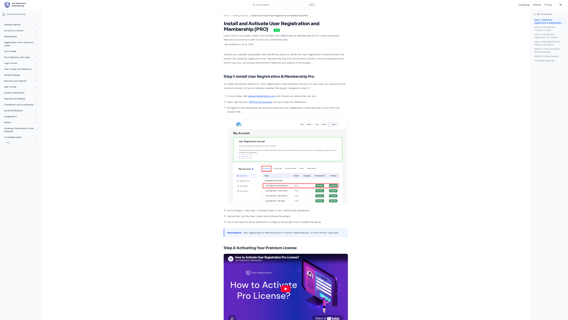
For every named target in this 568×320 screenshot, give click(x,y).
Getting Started (240, 16)
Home (226, 16)
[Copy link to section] (317, 76)
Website (537, 5)
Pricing (548, 5)
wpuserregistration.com (261, 96)
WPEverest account (260, 102)
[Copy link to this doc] (271, 29)
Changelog (523, 5)
